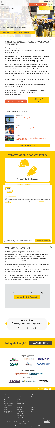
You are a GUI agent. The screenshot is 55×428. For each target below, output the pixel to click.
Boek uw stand (38, 100)
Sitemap (30, 421)
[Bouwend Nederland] (14, 361)
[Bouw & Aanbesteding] (21, 375)
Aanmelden (40, 343)
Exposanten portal (48, 1)
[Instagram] (49, 388)
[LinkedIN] (44, 388)
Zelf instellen (9, 240)
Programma (33, 394)
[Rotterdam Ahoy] (47, 421)
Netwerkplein (34, 397)
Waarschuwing (20, 403)
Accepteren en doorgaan (42, 240)
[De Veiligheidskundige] (28, 383)
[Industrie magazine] (36, 375)
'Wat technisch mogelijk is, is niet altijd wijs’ (29, 118)
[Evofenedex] (28, 361)
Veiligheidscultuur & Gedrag (10, 401)
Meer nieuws (27, 145)
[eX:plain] (43, 361)
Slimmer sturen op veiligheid (25, 128)
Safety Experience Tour (9, 405)
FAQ (32, 411)
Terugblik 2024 (20, 417)
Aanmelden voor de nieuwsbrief (8, 412)
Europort (24, 425)
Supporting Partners (21, 411)
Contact (32, 409)
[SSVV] (14, 366)
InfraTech (29, 425)
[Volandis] (28, 366)
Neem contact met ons (17, 92)
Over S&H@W (20, 409)
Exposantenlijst (20, 397)
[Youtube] (47, 388)
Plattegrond (20, 396)
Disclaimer (25, 421)
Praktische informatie (8, 403)
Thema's (6, 396)
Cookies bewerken (27, 297)
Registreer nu (37, 4)
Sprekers (33, 396)
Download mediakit (21, 401)
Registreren (6, 394)
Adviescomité (20, 413)
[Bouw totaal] (14, 383)
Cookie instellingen (22, 423)
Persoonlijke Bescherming (9, 397)
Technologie (6, 399)
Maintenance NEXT (36, 425)
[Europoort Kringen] (43, 383)
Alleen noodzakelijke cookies (25, 240)
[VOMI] (43, 366)
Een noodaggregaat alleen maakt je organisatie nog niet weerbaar (31, 138)
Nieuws (5, 409)
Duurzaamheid (20, 415)
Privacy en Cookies (36, 421)
